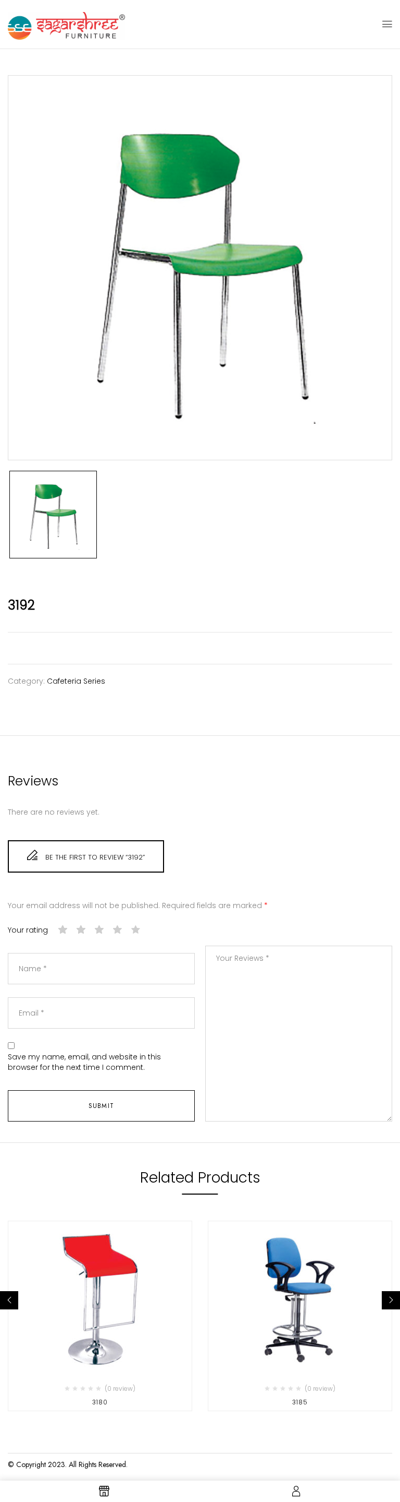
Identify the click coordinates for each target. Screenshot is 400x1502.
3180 (100, 1402)
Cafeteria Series (76, 681)
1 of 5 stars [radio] (63, 930)
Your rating (28, 930)
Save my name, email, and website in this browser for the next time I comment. (84, 1062)
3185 (300, 1402)
